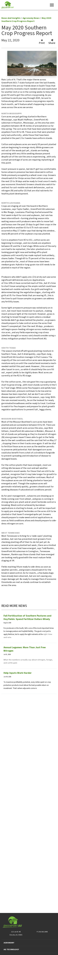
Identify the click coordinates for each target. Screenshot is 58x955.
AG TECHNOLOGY (11, 949)
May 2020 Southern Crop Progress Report (26, 20)
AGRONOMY (9, 942)
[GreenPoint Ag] (7, 5)
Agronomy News (31, 18)
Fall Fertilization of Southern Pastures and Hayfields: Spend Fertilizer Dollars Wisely (27, 617)
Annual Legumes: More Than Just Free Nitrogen (25, 649)
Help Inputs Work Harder (18, 673)
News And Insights (11, 18)
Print (42, 43)
